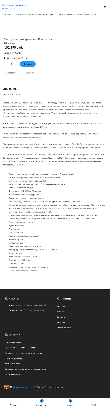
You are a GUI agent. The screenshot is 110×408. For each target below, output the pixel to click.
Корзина (69, 403)
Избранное (41, 403)
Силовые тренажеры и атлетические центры (25, 369)
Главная (14, 405)
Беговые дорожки (13, 342)
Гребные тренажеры (14, 358)
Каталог (60, 311)
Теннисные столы (13, 363)
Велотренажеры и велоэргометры (21, 347)
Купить (28, 64)
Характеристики (11, 94)
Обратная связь (64, 327)
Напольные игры (12, 374)
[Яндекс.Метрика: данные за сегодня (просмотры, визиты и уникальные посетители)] (19, 387)
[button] (11, 72)
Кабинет (96, 405)
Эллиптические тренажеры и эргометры (23, 353)
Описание (10, 88)
